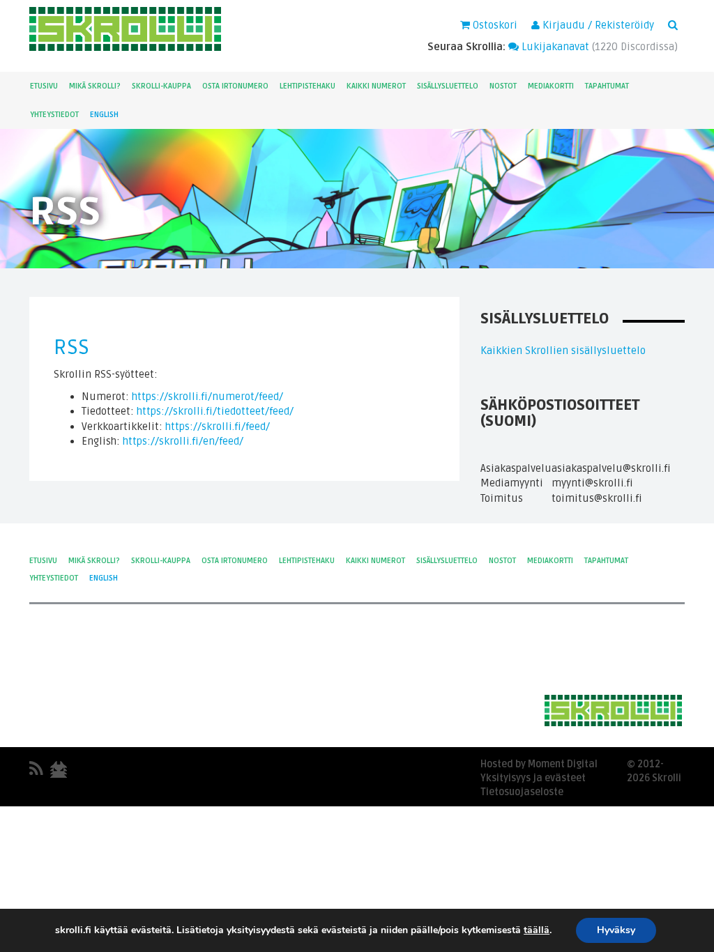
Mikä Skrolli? (95, 86)
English (104, 114)
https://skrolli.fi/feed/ (217, 426)
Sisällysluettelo (447, 86)
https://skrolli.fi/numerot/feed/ (207, 396)
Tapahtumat (607, 86)
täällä (536, 930)
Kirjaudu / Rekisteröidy (597, 25)
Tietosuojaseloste (521, 792)
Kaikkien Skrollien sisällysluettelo (563, 350)
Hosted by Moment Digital (539, 764)
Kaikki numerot (376, 86)
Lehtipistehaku (307, 86)
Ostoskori (493, 25)
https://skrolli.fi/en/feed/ (183, 441)
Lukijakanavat (554, 46)
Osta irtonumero (235, 86)
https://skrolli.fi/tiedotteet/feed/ (215, 411)
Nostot (503, 86)
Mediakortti (551, 86)
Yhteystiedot (54, 114)
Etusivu (44, 86)
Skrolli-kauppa (161, 86)
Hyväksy (616, 930)
